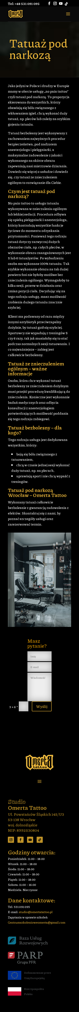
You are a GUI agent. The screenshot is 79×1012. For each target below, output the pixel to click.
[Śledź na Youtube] (30, 840)
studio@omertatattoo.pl (36, 912)
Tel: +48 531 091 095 (24, 3)
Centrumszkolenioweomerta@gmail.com (36, 922)
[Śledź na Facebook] (20, 840)
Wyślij (41, 706)
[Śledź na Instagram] (11, 840)
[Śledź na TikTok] (40, 840)
